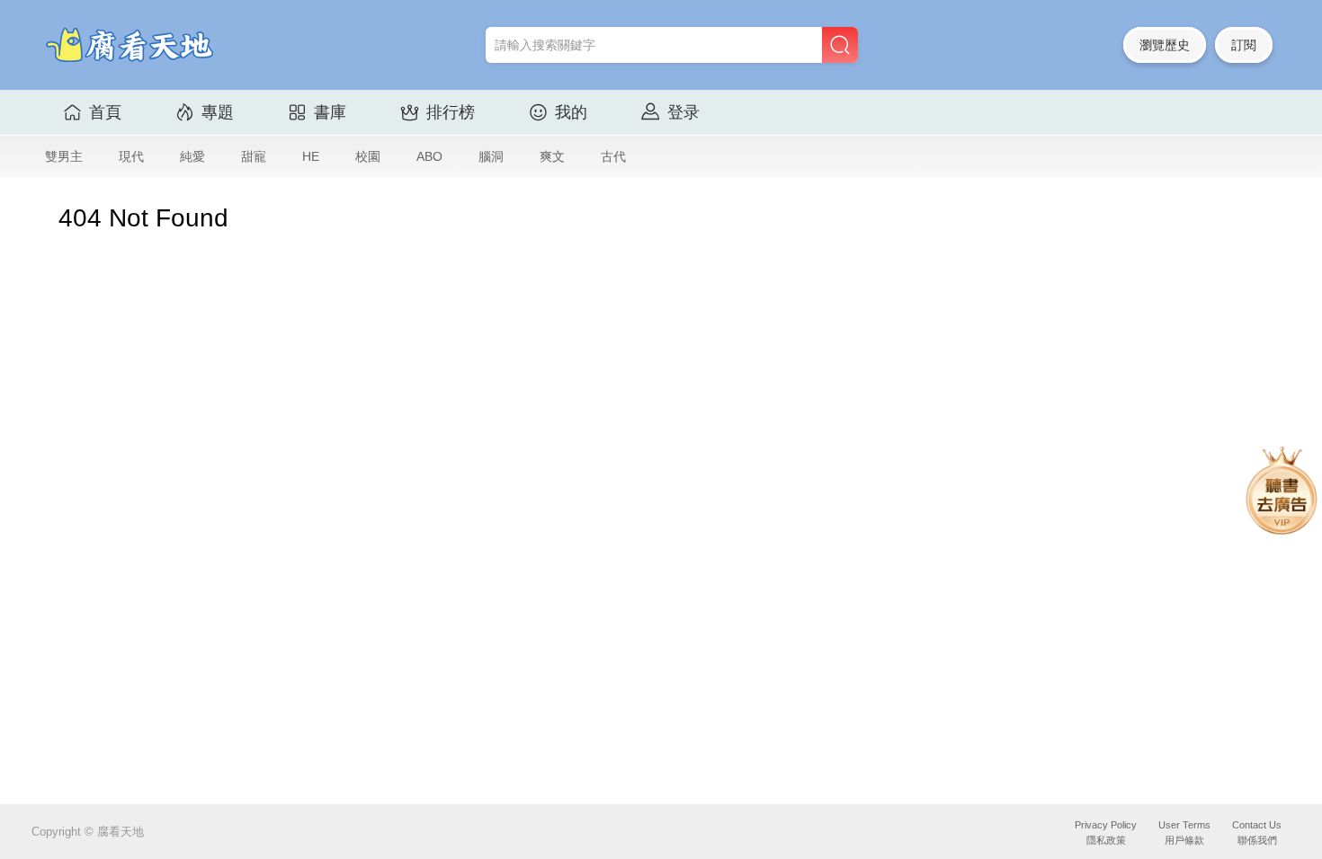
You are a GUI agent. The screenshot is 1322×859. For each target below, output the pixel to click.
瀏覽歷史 (1164, 45)
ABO (429, 156)
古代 (613, 156)
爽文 (552, 156)
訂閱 (1243, 45)
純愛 (192, 156)
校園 (367, 156)
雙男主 (64, 156)
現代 (131, 156)
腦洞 (491, 156)
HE (310, 156)
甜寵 (253, 156)
